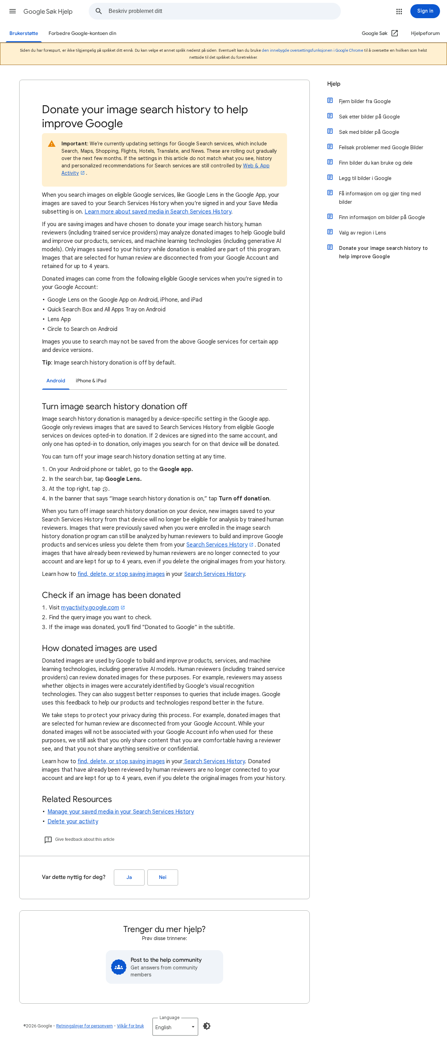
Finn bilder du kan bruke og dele (375, 163)
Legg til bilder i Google (365, 178)
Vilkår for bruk (130, 1025)
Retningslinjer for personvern (84, 1025)
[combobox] (224, 11)
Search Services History (217, 544)
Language (169, 1017)
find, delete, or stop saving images (121, 574)
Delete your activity (72, 821)
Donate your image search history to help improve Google (383, 252)
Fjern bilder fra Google (365, 101)
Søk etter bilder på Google (369, 117)
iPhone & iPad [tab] (91, 381)
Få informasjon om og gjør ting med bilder (380, 197)
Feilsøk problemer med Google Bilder (381, 147)
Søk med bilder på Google (369, 132)
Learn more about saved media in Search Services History (158, 211)
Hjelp (333, 83)
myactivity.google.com (90, 607)
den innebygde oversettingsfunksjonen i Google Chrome (312, 50)
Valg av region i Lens (362, 233)
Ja (129, 877)
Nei (163, 877)
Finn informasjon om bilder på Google (382, 217)
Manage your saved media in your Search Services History (120, 811)
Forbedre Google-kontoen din (82, 33)
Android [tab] (55, 381)
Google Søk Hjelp (48, 11)
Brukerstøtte (23, 33)
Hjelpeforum (425, 33)
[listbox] (175, 1027)
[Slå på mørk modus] (206, 1026)
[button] (12, 11)
